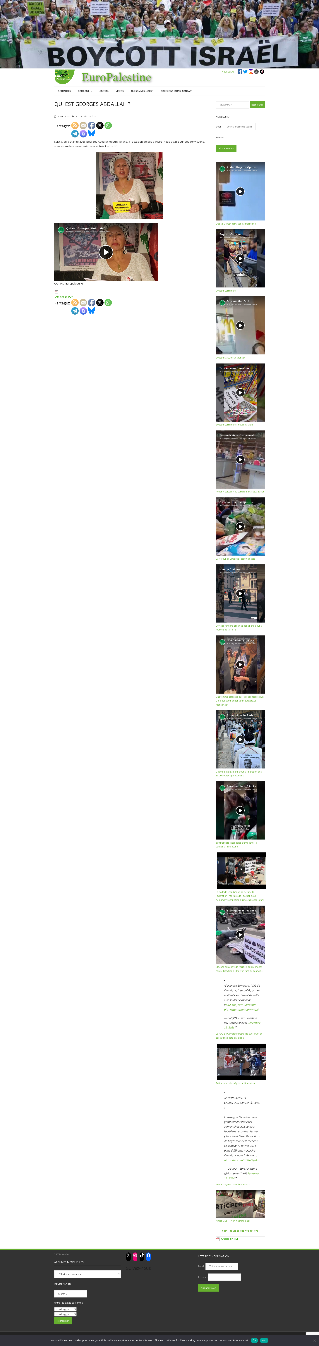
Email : (219, 126)
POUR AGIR (84, 91)
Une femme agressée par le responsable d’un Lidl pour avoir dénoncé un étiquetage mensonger (240, 700)
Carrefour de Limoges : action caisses (235, 558)
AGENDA (104, 91)
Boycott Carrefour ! (226, 290)
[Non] (314, 1340)
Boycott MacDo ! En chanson (230, 357)
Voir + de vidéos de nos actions (240, 1230)
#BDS (228, 1005)
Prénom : (221, 137)
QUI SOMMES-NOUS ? (142, 91)
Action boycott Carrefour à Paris (233, 1184)
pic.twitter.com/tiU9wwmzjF (241, 1009)
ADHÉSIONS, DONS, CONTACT (177, 91)
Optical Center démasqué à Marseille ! (236, 223)
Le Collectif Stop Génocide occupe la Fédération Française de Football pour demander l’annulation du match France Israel (240, 896)
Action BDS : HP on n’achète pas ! (233, 1220)
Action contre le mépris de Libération (235, 1083)
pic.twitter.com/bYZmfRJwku (241, 1160)
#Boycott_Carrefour (243, 1005)
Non (264, 1340)
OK (254, 1340)
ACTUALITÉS (64, 91)
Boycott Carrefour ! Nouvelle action (234, 424)
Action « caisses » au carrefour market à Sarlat (240, 491)
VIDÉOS (120, 91)
